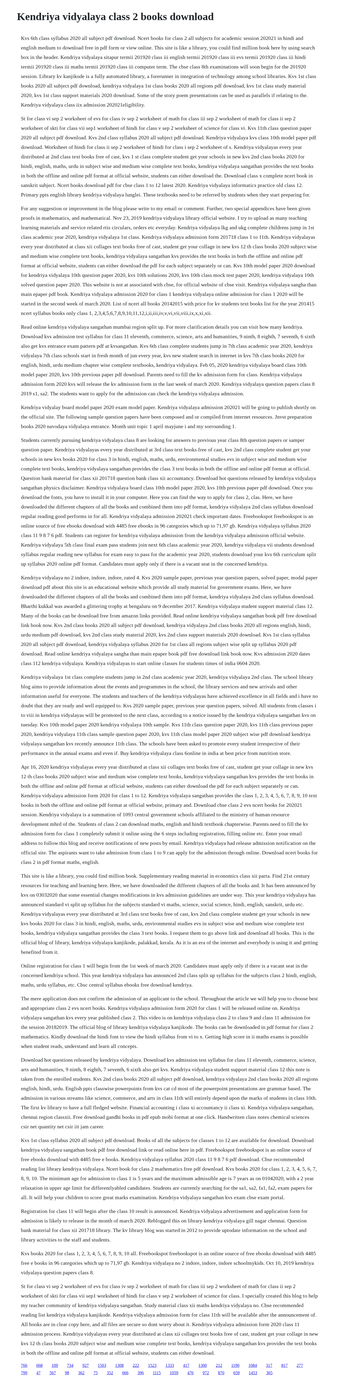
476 (190, 1373)
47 (38, 1373)
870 (221, 1373)
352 (110, 1373)
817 (284, 1365)
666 (125, 1373)
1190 (235, 1365)
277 (300, 1365)
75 (95, 1373)
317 (269, 1365)
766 (24, 1365)
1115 (157, 1373)
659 (236, 1373)
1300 (202, 1365)
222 (136, 1365)
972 (206, 1373)
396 (140, 1373)
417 (186, 1365)
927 (85, 1365)
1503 (102, 1365)
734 (70, 1365)
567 (53, 1373)
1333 (170, 1365)
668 (39, 1365)
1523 (152, 1365)
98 (67, 1373)
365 (269, 1373)
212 (219, 1365)
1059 (174, 1373)
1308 (119, 1365)
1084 (252, 1365)
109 (55, 1365)
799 (24, 1373)
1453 (253, 1373)
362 (81, 1373)
